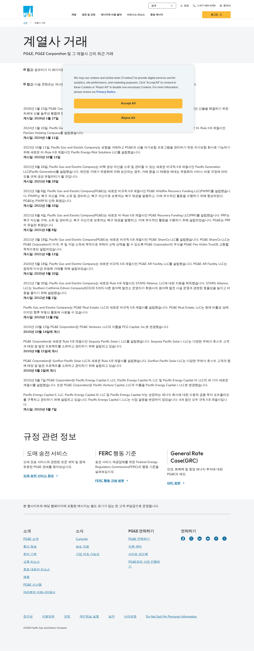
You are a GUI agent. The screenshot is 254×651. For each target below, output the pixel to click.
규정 (67, 616)
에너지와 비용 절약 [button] (111, 14)
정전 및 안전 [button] (88, 14)
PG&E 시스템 (32, 585)
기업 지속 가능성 (87, 554)
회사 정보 (30, 546)
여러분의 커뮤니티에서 (39, 592)
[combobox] (162, 5)
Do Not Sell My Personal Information (171, 616)
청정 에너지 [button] (156, 14)
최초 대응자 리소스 (36, 569)
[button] (184, 6)
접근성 (28, 616)
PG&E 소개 (31, 539)
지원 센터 (135, 546)
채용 (26, 577)
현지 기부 (30, 554)
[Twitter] (191, 538)
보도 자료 (82, 546)
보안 (112, 616)
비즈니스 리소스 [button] (136, 14)
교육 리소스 (31, 562)
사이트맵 (130, 616)
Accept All (128, 103)
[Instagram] (216, 538)
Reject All (128, 117)
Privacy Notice (105, 91)
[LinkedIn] (199, 538)
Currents (82, 539)
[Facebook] (183, 538)
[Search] (171, 5)
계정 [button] (74, 14)
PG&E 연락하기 (139, 539)
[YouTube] (208, 538)
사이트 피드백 (138, 554)
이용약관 (48, 616)
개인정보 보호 (89, 616)
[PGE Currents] (224, 538)
